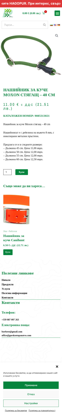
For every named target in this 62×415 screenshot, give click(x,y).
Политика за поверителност (42, 410)
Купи (21, 172)
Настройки (31, 403)
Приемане (31, 385)
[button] (57, 366)
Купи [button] (7, 252)
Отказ (31, 394)
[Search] (44, 25)
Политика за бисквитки (16, 410)
